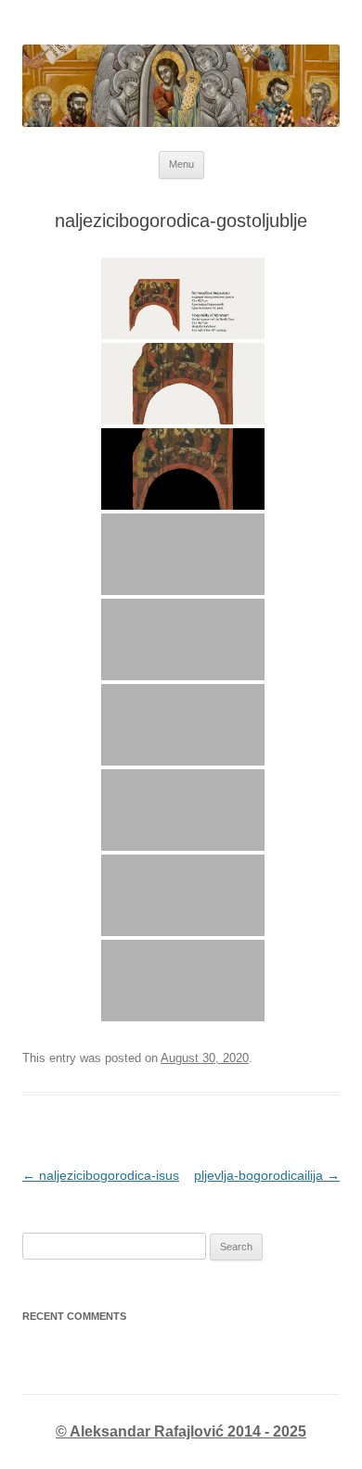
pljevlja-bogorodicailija (267, 1175)
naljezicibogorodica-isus (100, 1175)
